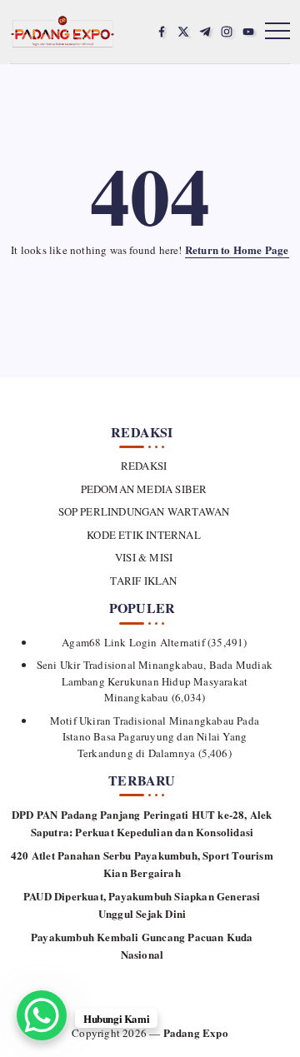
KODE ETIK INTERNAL (144, 534)
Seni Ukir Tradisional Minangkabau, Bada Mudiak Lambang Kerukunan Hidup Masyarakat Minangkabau (154, 681)
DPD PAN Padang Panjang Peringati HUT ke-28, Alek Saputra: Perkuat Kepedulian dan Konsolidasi (142, 823)
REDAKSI (144, 465)
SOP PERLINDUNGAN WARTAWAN (143, 511)
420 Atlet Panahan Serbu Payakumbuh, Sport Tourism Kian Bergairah (142, 863)
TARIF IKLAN (143, 580)
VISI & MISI (143, 557)
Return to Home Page (237, 249)
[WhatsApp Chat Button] (42, 1015)
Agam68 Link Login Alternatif (133, 642)
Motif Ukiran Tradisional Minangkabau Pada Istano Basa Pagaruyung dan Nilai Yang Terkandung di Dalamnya (154, 736)
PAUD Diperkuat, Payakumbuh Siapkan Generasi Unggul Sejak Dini (142, 904)
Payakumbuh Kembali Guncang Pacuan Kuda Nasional (142, 945)
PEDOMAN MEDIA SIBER (144, 488)
